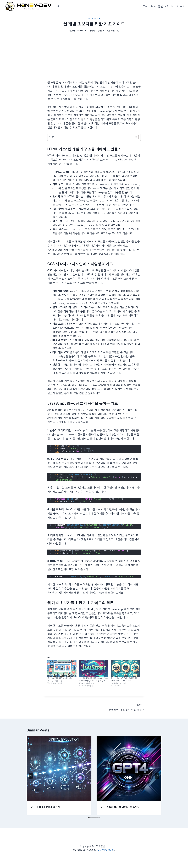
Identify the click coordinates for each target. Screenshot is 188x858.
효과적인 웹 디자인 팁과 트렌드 (126, 708)
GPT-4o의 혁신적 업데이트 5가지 (120, 806)
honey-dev (81, 30)
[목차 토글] (135, 137)
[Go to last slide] (31, 776)
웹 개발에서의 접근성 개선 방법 (60, 678)
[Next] (157, 776)
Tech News (150, 6)
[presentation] (59, 768)
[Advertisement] (94, 61)
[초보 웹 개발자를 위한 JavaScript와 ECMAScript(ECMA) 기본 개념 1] (93, 668)
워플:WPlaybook (105, 850)
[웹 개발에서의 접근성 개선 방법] (61, 668)
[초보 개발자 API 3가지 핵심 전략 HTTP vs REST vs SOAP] (125, 668)
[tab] (89, 817)
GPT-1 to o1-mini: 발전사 (45, 806)
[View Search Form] (58, 5)
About (180, 6)
